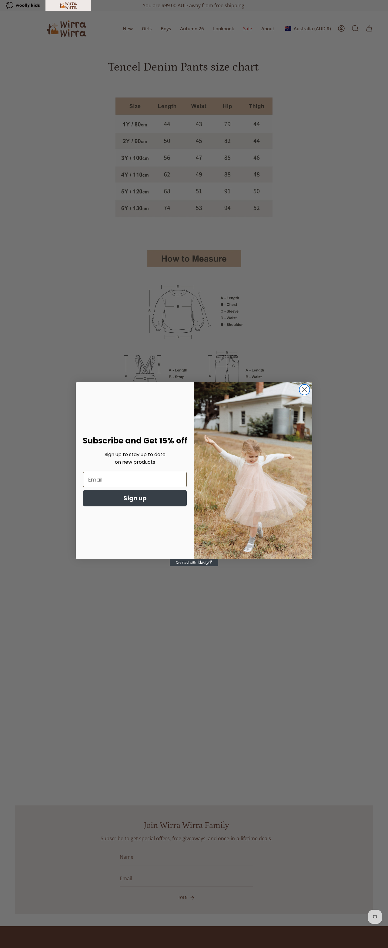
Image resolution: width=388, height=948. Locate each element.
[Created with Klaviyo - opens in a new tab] (194, 562)
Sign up (135, 498)
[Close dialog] (304, 389)
